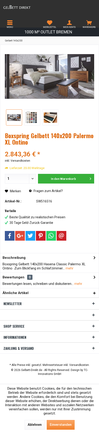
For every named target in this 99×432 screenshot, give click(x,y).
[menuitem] (10, 24)
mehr (69, 268)
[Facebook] (10, 236)
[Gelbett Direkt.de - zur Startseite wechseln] (24, 7)
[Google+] (20, 236)
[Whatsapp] (51, 236)
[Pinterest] (41, 236)
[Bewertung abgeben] (49, 148)
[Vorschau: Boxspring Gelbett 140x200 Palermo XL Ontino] (14, 117)
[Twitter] (30, 236)
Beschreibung (14, 258)
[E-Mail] (61, 236)
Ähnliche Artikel (16, 293)
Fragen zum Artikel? (48, 191)
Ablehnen (35, 424)
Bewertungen (13, 277)
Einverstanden (61, 424)
